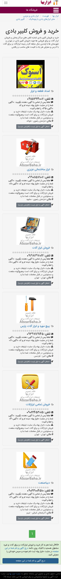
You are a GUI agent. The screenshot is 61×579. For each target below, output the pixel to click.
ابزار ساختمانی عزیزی (38, 169)
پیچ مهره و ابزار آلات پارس (35, 326)
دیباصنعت (44, 483)
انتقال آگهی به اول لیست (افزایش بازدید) (33, 126)
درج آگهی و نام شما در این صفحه (30, 561)
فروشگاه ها (31, 10)
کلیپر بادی (20, 19)
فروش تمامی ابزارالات (38, 404)
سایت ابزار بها (15, 574)
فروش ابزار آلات (41, 248)
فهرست (45, 16)
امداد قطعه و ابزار (40, 91)
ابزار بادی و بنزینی (31, 16)
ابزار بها (56, 16)
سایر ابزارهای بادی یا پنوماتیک (42, 19)
